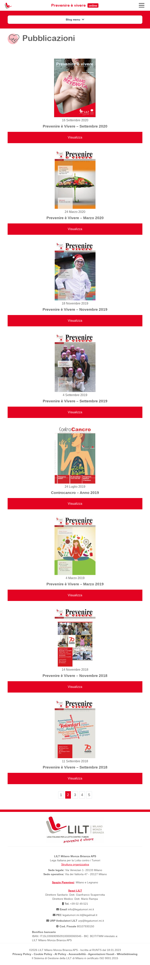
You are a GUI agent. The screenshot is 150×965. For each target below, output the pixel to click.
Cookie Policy (43, 954)
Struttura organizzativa (75, 864)
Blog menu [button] (73, 19)
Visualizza (75, 137)
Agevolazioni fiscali (101, 954)
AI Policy (60, 954)
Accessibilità (77, 954)
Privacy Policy (21, 954)
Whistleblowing (127, 954)
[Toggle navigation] (141, 5)
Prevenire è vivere (74, 5)
